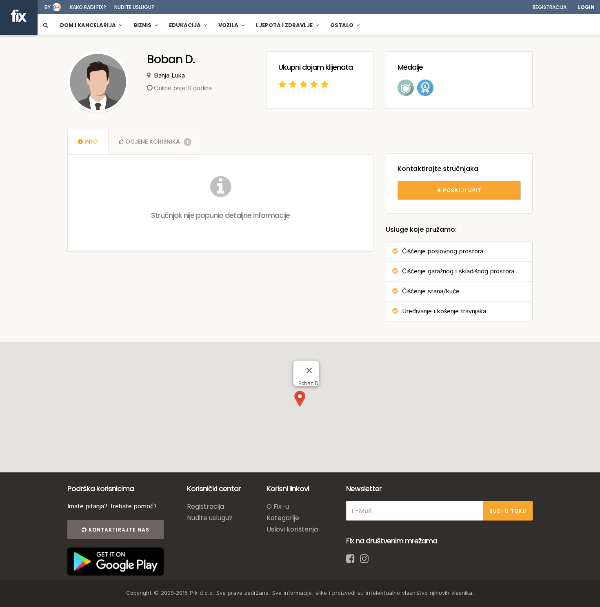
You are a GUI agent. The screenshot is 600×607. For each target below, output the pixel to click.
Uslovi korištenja (292, 529)
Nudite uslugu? (134, 7)
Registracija (550, 7)
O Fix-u (278, 506)
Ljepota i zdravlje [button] (285, 25)
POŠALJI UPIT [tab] (461, 190)
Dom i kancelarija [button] (88, 25)
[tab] (88, 141)
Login (586, 7)
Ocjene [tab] (156, 141)
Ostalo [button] (342, 25)
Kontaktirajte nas (118, 529)
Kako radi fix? (88, 7)
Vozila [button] (229, 25)
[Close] (309, 370)
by (47, 7)
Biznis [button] (143, 25)
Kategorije (283, 518)
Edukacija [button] (185, 25)
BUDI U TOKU (508, 510)
